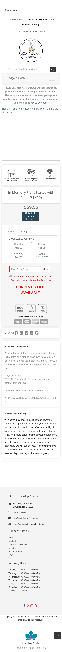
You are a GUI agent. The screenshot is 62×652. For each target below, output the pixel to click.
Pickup (24, 231)
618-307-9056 (37, 31)
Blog (10, 537)
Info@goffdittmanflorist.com (26, 518)
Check (46, 269)
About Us (12, 548)
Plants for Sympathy (21, 108)
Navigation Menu (16, 78)
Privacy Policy (15, 551)
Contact (12, 541)
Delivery (11, 231)
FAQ (10, 555)
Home (5, 108)
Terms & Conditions (17, 544)
